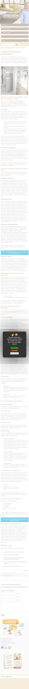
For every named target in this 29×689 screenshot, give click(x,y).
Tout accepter (14, 348)
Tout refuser (14, 350)
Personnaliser (14, 353)
